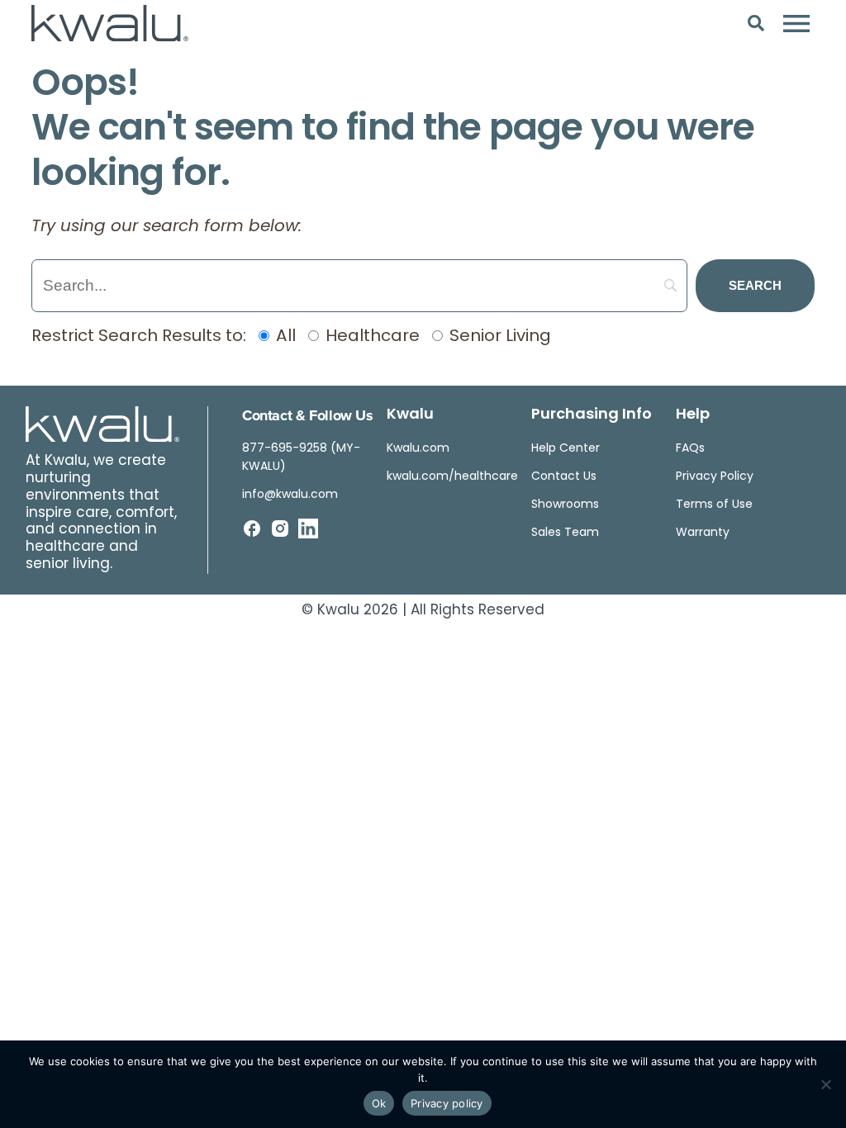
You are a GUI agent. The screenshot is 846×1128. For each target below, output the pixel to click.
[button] (756, 23)
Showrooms (565, 505)
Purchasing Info (591, 415)
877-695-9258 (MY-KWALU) (301, 458)
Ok (379, 1103)
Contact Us (563, 477)
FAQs (690, 449)
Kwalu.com (418, 449)
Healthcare (370, 337)
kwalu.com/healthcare (452, 477)
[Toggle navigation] (796, 23)
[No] (825, 1084)
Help (693, 415)
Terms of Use (714, 505)
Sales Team (565, 533)
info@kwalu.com (290, 495)
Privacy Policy (714, 477)
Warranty (703, 533)
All (284, 337)
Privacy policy (447, 1103)
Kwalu (410, 415)
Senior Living (498, 337)
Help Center (565, 449)
